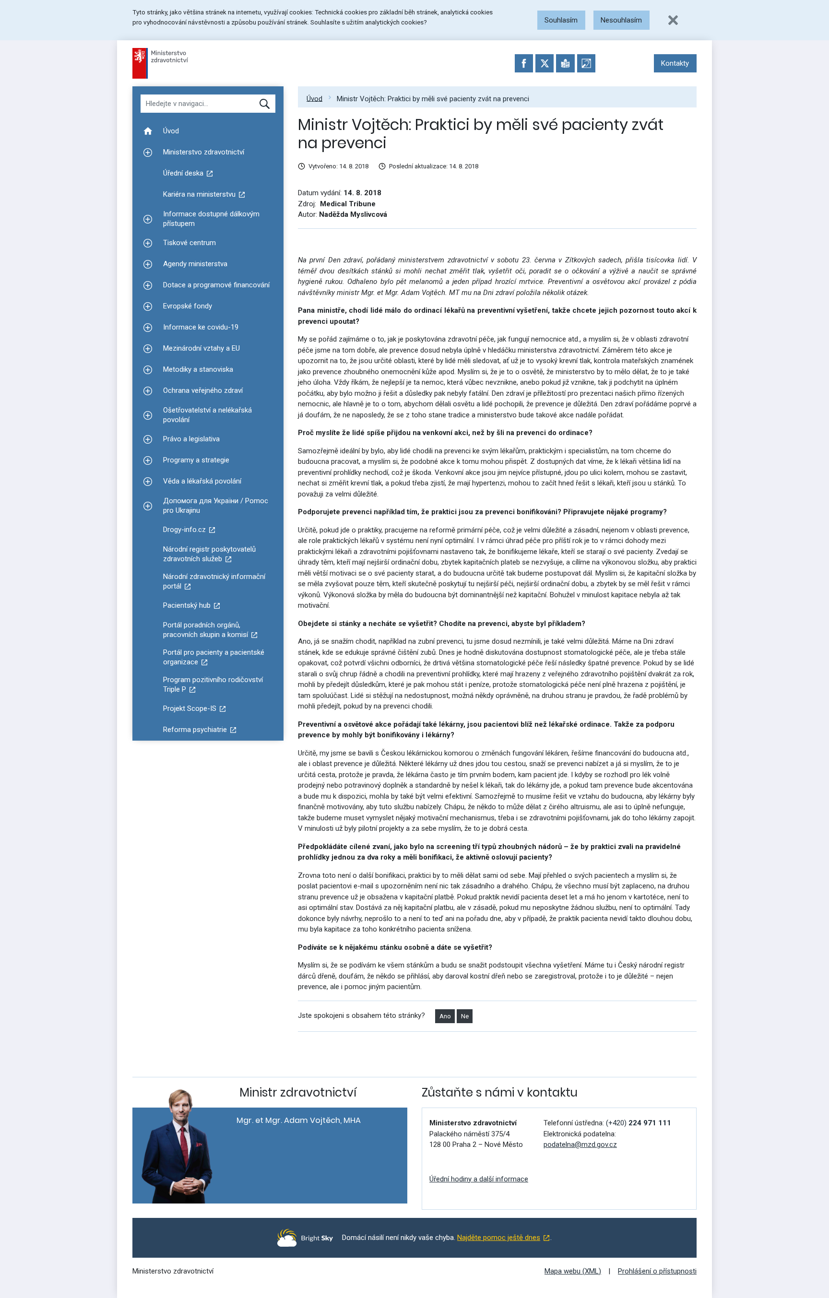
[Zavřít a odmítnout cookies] (673, 20)
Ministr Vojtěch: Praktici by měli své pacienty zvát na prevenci (433, 98)
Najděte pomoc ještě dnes (498, 1237)
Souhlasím (561, 20)
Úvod (314, 98)
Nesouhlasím (621, 20)
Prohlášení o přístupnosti (657, 1271)
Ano (445, 1016)
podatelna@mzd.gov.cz (580, 1144)
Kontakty (675, 63)
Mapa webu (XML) (573, 1271)
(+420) (638, 1123)
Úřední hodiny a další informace (478, 1179)
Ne (465, 1016)
